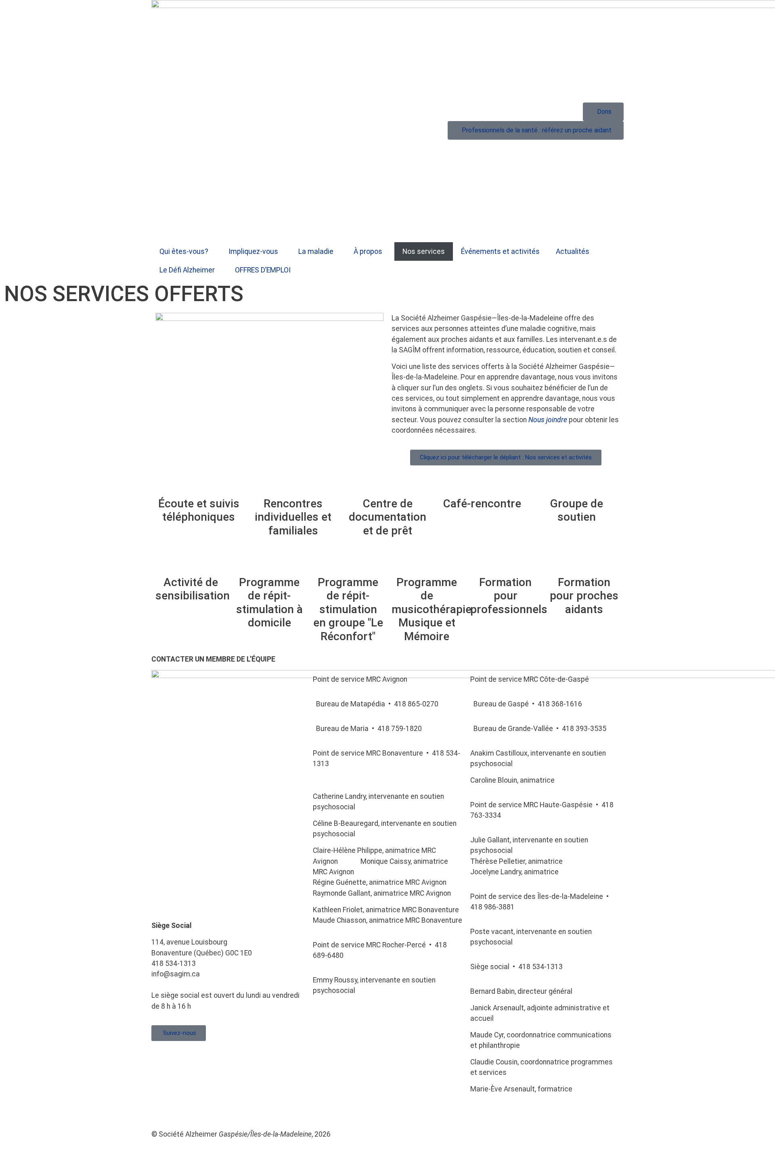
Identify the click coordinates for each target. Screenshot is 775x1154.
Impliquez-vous (253, 251)
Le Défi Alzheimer (187, 270)
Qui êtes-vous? (183, 251)
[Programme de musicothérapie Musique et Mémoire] (427, 562)
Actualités (572, 251)
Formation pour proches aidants (584, 596)
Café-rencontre (482, 503)
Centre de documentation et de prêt (387, 517)
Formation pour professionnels (508, 596)
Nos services (423, 251)
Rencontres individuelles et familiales (293, 517)
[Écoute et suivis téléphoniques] (199, 483)
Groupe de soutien (576, 510)
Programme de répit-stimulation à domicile (269, 603)
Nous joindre (547, 420)
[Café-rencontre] (482, 483)
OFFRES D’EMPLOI (263, 270)
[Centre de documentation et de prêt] (387, 483)
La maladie (315, 251)
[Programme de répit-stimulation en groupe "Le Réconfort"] (348, 562)
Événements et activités (500, 251)
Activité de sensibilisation (192, 589)
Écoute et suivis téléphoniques (198, 510)
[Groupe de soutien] (576, 483)
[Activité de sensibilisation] (190, 562)
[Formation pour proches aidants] (584, 562)
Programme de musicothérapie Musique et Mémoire (431, 609)
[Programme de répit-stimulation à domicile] (269, 562)
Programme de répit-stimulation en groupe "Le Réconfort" (348, 609)
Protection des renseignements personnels (358, 1110)
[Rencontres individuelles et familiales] (293, 483)
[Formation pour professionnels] (505, 562)
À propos (368, 251)
